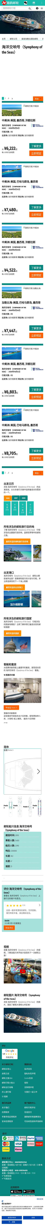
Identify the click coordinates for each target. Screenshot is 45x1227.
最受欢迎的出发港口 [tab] (14, 587)
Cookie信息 (28, 1078)
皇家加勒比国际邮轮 (29, 39)
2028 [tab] (23, 498)
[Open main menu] (41, 8)
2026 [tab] (7, 498)
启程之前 (5, 1073)
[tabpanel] (22, 508)
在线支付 (28, 1112)
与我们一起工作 (30, 1092)
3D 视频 (5, 1096)
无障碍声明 (29, 1087)
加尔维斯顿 (13, 135)
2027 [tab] (15, 498)
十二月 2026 (30, 509)
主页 (4, 39)
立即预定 (36, 153)
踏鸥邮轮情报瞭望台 (32, 1117)
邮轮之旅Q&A (7, 1078)
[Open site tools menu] (41, 2)
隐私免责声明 (29, 1073)
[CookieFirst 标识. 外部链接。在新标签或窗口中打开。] (2, 1201)
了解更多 (36, 146)
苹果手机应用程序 (9, 1117)
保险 (26, 1083)
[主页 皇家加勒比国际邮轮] (38, 125)
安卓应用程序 (7, 1121)
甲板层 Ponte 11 (11, 708)
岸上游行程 (6, 1092)
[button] (39, 905)
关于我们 (5, 1107)
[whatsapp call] (25, 3)
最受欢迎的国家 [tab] (12, 633)
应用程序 (5, 1112)
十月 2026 (14, 507)
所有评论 (9, 928)
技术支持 (28, 1069)
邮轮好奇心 (6, 1069)
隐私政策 (40, 1199)
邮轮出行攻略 (7, 1087)
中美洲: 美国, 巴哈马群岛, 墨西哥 (20, 181)
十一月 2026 (22, 509)
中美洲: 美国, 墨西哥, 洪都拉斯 (18, 120)
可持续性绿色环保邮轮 (33, 1121)
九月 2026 (7, 507)
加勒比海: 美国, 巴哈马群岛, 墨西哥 (21, 302)
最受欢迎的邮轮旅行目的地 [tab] (17, 541)
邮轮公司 (13, 39)
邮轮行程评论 (29, 1107)
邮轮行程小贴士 (8, 1083)
